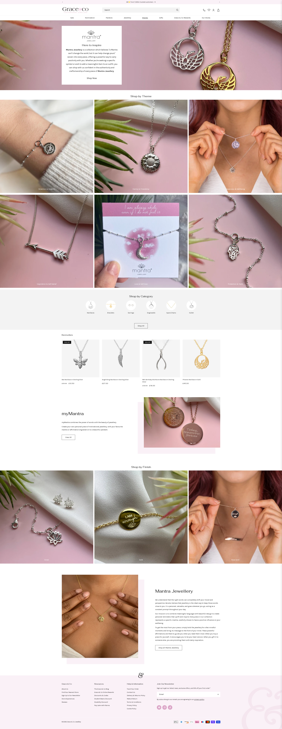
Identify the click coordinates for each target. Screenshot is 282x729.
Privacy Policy (132, 705)
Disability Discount (101, 702)
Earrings (131, 313)
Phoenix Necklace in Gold (191, 380)
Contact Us (131, 692)
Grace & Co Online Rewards (104, 692)
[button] (72, 17)
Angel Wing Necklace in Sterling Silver (115, 380)
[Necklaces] (91, 310)
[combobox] (141, 10)
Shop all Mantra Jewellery (169, 648)
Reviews (64, 702)
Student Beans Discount (103, 699)
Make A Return (132, 699)
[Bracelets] (111, 310)
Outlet (191, 313)
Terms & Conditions (134, 702)
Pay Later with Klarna (102, 705)
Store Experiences (68, 699)
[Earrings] (131, 310)
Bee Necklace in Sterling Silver (72, 380)
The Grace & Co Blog (101, 689)
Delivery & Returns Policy (136, 695)
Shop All (141, 326)
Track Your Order (133, 689)
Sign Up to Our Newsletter (71, 695)
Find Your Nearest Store (70, 692)
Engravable (151, 313)
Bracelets (110, 313)
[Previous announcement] (62, 2)
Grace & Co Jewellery (74, 722)
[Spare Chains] (171, 310)
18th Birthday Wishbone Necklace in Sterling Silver (158, 381)
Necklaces (90, 313)
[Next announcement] (219, 2)
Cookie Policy (131, 709)
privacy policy (199, 699)
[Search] (177, 10)
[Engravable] (151, 310)
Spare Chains (171, 313)
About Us (65, 689)
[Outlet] (191, 310)
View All (68, 437)
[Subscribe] (217, 694)
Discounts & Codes (101, 695)
